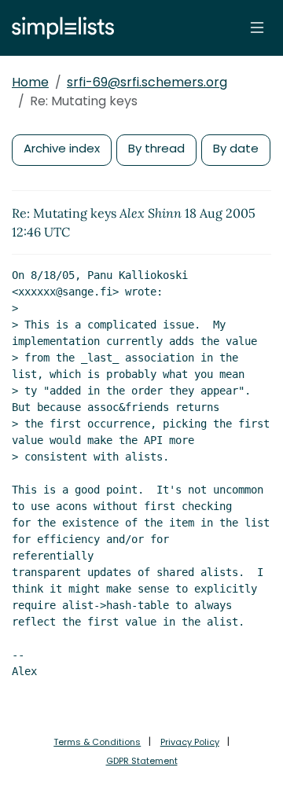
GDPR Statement (142, 760)
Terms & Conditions (97, 742)
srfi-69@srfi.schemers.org (147, 82)
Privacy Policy (189, 742)
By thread (156, 148)
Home (30, 82)
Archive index (62, 148)
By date (236, 148)
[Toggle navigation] (257, 27)
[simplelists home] (59, 28)
